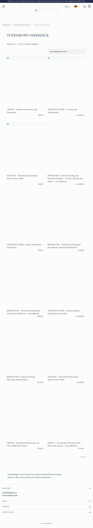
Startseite (6, 25)
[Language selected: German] (77, 6)
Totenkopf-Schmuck (22, 25)
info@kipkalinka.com (9, 493)
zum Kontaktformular (9, 495)
